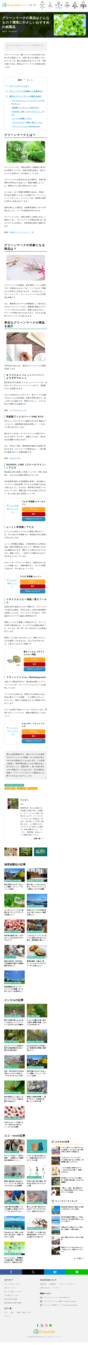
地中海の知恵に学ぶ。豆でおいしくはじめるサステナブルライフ (13, 938)
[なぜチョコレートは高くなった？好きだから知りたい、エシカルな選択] (14, 1107)
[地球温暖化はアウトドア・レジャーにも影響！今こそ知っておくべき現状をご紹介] (14, 972)
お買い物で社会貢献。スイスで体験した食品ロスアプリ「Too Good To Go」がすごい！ (14, 1209)
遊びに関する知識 (33, 1016)
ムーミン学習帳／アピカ (22, 119)
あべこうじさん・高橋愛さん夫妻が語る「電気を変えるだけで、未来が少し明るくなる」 (13, 1260)
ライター (56, 1288)
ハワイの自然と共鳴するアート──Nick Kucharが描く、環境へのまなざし (72, 1170)
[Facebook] (11, 1272)
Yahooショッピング (33, 519)
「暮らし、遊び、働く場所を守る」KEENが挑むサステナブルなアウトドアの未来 (72, 1190)
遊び (12, 1312)
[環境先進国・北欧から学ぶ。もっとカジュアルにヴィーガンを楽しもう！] (37, 946)
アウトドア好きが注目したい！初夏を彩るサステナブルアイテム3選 (36, 1158)
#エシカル (21, 788)
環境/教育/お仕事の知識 (13, 880)
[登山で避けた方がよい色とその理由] (56, 1236)
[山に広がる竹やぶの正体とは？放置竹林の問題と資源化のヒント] (37, 1031)
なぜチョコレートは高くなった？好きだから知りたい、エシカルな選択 (13, 1124)
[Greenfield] (11, 4)
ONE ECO (14, 458)
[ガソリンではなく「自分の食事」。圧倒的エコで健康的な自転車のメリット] (14, 1141)
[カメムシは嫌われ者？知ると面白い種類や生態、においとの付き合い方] (37, 1005)
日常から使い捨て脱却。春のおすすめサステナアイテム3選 (36, 1183)
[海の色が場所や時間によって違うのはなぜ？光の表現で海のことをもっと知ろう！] (56, 1216)
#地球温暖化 (10, 788)
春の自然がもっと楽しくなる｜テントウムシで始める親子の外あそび (13, 1099)
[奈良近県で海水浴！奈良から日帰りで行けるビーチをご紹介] (56, 1206)
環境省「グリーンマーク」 (20, 232)
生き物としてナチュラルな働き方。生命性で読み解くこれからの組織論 (72, 1180)
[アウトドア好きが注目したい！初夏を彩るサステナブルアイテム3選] (37, 1141)
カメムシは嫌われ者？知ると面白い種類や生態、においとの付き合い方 (36, 1022)
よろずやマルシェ (17, 410)
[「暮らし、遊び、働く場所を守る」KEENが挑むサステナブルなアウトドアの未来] (56, 1187)
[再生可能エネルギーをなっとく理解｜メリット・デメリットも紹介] (14, 869)
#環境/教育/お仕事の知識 (14, 785)
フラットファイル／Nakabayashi (26, 126)
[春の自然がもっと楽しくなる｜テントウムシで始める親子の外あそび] (14, 1082)
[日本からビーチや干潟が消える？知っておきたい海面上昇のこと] (37, 895)
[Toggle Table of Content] (28, 80)
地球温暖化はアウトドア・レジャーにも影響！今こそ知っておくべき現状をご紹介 (13, 989)
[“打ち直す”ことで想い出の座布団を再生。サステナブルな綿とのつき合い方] (37, 1217)
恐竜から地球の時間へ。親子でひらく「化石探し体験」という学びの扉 (36, 1099)
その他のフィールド (11, 1067)
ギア (6, 1312)
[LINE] (77, 1272)
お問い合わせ (45, 1288)
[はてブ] (55, 1272)
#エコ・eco (32, 788)
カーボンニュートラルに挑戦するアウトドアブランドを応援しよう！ (13, 912)
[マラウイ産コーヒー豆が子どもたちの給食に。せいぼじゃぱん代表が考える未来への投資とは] (56, 1146)
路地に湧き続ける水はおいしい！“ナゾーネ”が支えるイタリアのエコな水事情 (14, 1183)
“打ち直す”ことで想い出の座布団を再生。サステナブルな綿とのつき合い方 (36, 1234)
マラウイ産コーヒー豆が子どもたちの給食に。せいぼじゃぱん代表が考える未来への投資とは (72, 1149)
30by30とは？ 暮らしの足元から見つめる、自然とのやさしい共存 (13, 1234)
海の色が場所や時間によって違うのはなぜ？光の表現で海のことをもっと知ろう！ (72, 1219)
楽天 (33, 514)
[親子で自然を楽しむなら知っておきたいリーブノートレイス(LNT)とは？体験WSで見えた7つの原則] (14, 1005)
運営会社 (43, 1284)
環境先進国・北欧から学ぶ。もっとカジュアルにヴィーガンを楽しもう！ (36, 963)
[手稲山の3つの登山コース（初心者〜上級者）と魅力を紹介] (56, 1226)
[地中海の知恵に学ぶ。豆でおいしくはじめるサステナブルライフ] (14, 921)
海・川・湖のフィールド (13, 1291)
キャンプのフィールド (12, 1284)
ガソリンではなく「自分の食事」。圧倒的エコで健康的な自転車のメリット (13, 1158)
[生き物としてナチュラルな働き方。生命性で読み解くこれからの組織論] (56, 1177)
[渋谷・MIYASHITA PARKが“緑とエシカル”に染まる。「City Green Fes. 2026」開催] (14, 1056)
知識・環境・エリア (24, 1312)
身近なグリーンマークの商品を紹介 (25, 96)
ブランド (7, 1316)
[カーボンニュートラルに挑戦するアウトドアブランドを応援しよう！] (14, 895)
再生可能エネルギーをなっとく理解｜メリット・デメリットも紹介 (13, 887)
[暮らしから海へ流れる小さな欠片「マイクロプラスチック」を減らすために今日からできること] (37, 1192)
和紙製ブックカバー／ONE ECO (25, 108)
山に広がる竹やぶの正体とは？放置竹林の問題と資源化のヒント (36, 1048)
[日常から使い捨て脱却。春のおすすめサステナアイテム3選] (37, 1166)
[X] (33, 1272)
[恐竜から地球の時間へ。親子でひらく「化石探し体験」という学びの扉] (37, 1082)
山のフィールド (10, 957)
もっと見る (78, 1258)
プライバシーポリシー (67, 1284)
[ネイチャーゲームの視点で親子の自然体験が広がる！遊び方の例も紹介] (14, 1031)
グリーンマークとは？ (19, 86)
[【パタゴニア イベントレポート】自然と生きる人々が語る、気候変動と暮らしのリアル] (37, 921)
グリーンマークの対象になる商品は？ (26, 91)
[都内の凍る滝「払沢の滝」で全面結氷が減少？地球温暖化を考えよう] (14, 946)
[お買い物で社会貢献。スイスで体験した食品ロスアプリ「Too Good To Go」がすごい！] (14, 1192)
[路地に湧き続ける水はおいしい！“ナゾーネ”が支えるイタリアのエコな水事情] (14, 1166)
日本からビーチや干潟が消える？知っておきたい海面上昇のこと (36, 912)
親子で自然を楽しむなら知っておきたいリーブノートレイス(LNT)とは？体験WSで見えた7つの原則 (14, 1022)
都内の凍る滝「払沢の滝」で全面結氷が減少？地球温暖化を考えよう (13, 963)
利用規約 (53, 1284)
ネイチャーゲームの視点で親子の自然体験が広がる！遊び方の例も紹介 (13, 1048)
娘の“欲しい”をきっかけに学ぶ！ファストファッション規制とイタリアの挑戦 (36, 887)
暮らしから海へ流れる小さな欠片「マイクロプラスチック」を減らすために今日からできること (36, 1209)
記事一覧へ (38, 838)
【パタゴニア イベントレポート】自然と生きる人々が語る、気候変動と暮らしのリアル (36, 938)
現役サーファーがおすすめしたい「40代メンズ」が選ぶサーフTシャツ (72, 1249)
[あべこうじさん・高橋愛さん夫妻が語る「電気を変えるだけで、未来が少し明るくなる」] (14, 1243)
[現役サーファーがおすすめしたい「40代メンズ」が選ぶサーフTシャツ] (56, 1246)
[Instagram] (46, 1324)
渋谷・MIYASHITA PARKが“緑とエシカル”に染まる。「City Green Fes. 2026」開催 (14, 1073)
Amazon (33, 509)
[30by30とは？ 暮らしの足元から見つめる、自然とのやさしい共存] (14, 1217)
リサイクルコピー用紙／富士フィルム (27, 122)
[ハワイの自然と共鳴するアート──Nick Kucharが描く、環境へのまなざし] (56, 1167)
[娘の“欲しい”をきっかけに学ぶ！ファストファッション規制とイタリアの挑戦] (37, 869)
